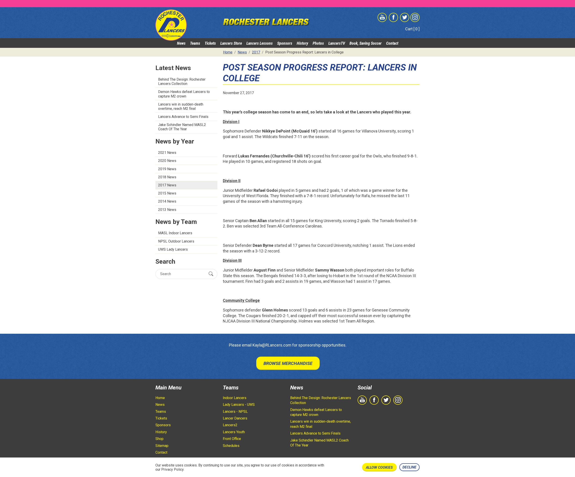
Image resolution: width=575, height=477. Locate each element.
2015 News (167, 193)
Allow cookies (379, 467)
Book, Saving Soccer (365, 43)
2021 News (167, 152)
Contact (392, 43)
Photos (318, 43)
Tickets (210, 43)
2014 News (167, 201)
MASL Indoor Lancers (175, 233)
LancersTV (336, 43)
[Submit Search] (211, 274)
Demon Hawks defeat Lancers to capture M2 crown (184, 94)
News (181, 43)
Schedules (231, 446)
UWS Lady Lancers (173, 249)
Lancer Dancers (235, 418)
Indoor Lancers (234, 398)
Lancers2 (230, 425)
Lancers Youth (234, 432)
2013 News (167, 210)
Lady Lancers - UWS (239, 404)
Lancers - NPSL (235, 411)
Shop (159, 439)
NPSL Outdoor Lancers (176, 241)
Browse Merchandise (287, 363)
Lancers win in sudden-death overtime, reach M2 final (180, 106)
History (302, 43)
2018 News (167, 177)
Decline (409, 467)
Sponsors (284, 43)
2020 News (167, 161)
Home (160, 398)
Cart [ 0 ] (412, 28)
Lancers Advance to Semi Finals (183, 117)
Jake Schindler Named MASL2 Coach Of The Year (182, 127)
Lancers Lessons (259, 43)
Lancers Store (231, 43)
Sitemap (161, 446)
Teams (195, 43)
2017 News (167, 185)
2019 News (167, 169)
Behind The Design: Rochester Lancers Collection (182, 81)
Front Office (232, 439)
